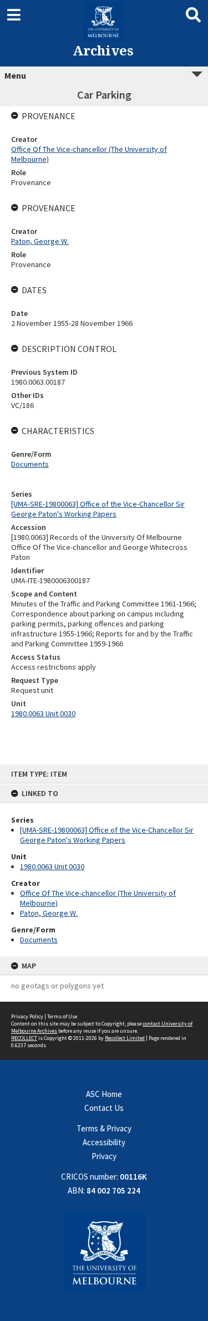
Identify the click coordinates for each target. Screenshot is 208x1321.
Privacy (104, 1156)
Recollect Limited (125, 1038)
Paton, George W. (49, 913)
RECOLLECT (24, 1038)
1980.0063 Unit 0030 (52, 866)
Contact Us (104, 1108)
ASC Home (104, 1094)
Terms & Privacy (104, 1128)
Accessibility (104, 1142)
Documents (39, 940)
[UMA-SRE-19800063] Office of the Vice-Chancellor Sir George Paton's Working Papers (107, 835)
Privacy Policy (27, 1016)
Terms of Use (62, 1016)
